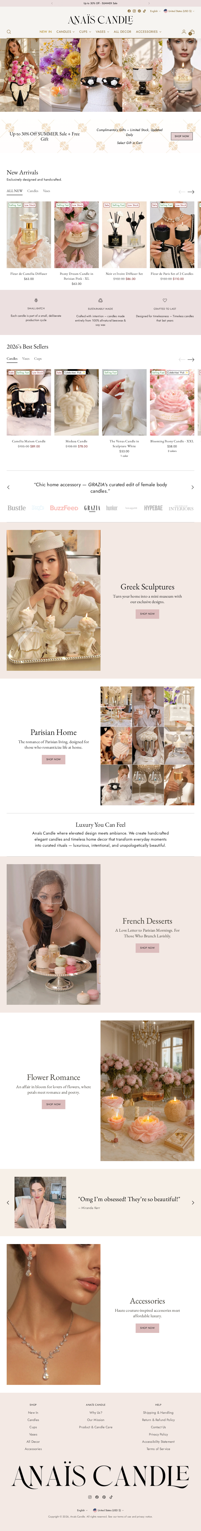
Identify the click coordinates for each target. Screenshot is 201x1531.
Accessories (33, 1448)
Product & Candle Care (95, 1427)
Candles (33, 1419)
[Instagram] (90, 1498)
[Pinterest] (104, 1498)
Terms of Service (158, 1448)
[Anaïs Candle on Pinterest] (139, 11)
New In (33, 1412)
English (154, 11)
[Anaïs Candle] (100, 19)
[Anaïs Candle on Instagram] (134, 11)
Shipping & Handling (158, 1412)
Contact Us (158, 1427)
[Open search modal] (9, 32)
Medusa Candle (77, 441)
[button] (17, 507)
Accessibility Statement (158, 1441)
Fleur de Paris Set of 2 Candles (172, 273)
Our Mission (96, 1419)
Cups (33, 1427)
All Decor (33, 1441)
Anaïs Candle (77, 1516)
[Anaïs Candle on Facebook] (129, 11)
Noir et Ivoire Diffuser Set (124, 273)
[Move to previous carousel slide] (182, 192)
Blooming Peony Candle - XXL (172, 441)
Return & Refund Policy (158, 1419)
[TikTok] (111, 1498)
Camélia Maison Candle (29, 441)
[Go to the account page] (184, 32)
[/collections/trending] (100, 75)
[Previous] (52, 3)
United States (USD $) (180, 11)
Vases (33, 1434)
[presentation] (29, 234)
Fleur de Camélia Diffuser (28, 273)
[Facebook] (97, 1498)
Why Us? (96, 1412)
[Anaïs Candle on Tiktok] (144, 11)
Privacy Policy (158, 1434)
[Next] (149, 3)
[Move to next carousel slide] (191, 191)
